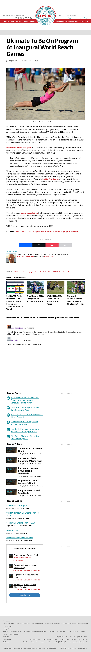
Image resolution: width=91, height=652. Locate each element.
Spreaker (76, 642)
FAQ (79, 639)
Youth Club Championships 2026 (20, 523)
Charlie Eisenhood (25, 61)
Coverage (19, 631)
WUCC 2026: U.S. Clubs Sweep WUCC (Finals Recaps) (27, 415)
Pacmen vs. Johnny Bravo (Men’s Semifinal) (28, 471)
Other (50, 631)
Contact (18, 623)
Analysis (12, 631)
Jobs (69, 623)
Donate (33, 623)
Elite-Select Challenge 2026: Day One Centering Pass (25, 437)
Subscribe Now (24, 595)
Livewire (17, 634)
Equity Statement (50, 623)
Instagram (42, 642)
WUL (75, 637)
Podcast (55, 631)
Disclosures (26, 623)
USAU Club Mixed (35, 454)
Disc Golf (73, 15)
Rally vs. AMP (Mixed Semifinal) (29, 491)
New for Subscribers (44, 639)
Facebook (34, 642)
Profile (69, 631)
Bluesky (55, 642)
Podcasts (71, 21)
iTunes (82, 642)
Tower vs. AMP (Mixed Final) (30, 450)
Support (73, 639)
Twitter (49, 642)
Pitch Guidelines (77, 623)
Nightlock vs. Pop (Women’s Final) (27, 482)
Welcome (33, 639)
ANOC (15, 272)
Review (5, 634)
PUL (71, 637)
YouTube (26, 642)
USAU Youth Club (21, 525)
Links (33, 631)
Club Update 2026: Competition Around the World (24, 423)
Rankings (63, 21)
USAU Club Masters (22, 540)
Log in (86, 18)
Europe (32, 21)
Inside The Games (50, 179)
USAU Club (20, 508)
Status (86, 623)
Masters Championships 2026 (19, 537)
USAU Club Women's (36, 486)
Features (5, 631)
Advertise (11, 623)
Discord (66, 15)
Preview (62, 631)
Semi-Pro (6, 21)
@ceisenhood (48, 256)
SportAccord (49, 272)
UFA (67, 637)
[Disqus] (45, 353)
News (58, 21)
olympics (31, 272)
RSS (87, 642)
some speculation (29, 213)
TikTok (61, 642)
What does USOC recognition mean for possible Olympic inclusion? (47, 231)
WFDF (56, 272)
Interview (27, 631)
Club (12, 21)
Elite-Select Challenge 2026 (18, 505)
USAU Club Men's (35, 464)
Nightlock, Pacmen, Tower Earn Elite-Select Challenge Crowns (25, 430)
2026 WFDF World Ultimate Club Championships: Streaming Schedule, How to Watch (25, 400)
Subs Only (83, 21)
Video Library (8, 626)
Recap (82, 631)
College (18, 21)
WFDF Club (20, 518)
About (60, 15)
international (22, 272)
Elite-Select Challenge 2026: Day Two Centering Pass (25, 408)
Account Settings (64, 639)
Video (11, 634)
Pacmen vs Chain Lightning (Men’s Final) (30, 459)
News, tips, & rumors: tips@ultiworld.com (13, 15)
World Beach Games (66, 272)
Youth (25, 21)
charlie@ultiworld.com (25, 256)
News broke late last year (18, 147)
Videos (76, 21)
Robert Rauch (39, 272)
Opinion (43, 631)
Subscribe (85, 639)
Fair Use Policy (62, 623)
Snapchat (68, 642)
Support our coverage (75, 18)
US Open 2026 (12, 530)
